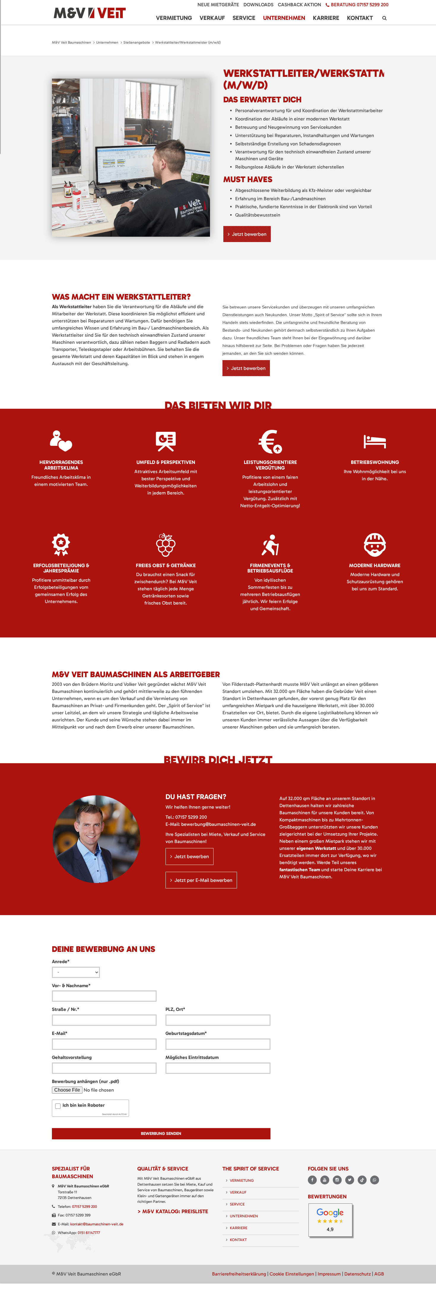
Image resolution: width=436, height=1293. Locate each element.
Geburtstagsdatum (186, 1033)
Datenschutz (357, 1274)
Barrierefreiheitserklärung (239, 1274)
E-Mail (59, 1033)
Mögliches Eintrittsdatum (192, 1057)
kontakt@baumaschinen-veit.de (96, 1224)
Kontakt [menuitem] (360, 17)
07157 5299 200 (191, 817)
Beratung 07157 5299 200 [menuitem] (360, 4)
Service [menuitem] (244, 17)
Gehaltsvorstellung (72, 1057)
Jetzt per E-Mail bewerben (203, 880)
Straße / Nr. (65, 1009)
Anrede (60, 961)
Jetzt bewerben (249, 234)
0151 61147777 (89, 1232)
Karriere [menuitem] (326, 17)
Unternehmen (107, 42)
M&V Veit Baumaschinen (71, 42)
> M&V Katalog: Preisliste (172, 1211)
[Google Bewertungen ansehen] (332, 1221)
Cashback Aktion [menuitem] (299, 4)
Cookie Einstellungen (292, 1274)
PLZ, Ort (175, 1009)
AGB (379, 1274)
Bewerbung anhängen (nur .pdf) (85, 1081)
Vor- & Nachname (71, 985)
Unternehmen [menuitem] (284, 17)
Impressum (329, 1274)
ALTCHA (123, 1114)
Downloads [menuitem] (258, 4)
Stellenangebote (136, 42)
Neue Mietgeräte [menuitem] (218, 4)
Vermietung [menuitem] (174, 17)
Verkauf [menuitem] (212, 17)
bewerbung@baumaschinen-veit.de (218, 824)
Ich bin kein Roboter (84, 1105)
